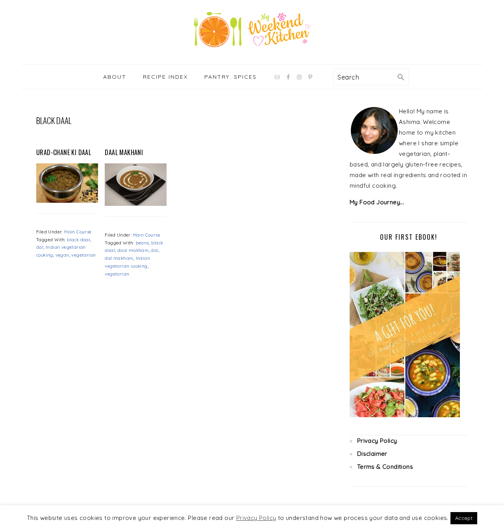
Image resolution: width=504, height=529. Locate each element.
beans (142, 243)
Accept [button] (463, 518)
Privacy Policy (377, 440)
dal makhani (119, 258)
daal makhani (133, 250)
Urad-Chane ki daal (63, 152)
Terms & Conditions (385, 466)
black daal (78, 239)
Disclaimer (372, 453)
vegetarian (83, 255)
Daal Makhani (124, 152)
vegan (62, 255)
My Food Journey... (377, 202)
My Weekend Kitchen (252, 29)
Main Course (77, 232)
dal (39, 247)
